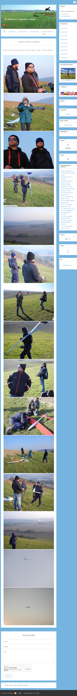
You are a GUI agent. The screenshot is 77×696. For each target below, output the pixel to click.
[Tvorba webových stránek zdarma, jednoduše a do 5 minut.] (15, 693)
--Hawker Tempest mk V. (67, 171)
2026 (68, 252)
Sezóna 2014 (23, 32)
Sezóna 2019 (64, 39)
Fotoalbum (12, 32)
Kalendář (68, 114)
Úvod (4, 31)
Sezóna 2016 (64, 50)
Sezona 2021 (64, 32)
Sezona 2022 (64, 28)
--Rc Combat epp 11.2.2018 (68, 208)
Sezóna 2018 (64, 43)
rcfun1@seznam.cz (66, 16)
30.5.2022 (68, 80)
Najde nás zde (68, 125)
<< (62, 251)
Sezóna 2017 (64, 46)
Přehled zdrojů (67, 265)
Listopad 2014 (34, 32)
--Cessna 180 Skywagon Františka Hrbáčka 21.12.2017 (67, 212)
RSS (20, 693)
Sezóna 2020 (64, 36)
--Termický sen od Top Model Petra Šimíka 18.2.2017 (66, 222)
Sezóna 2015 (64, 54)
